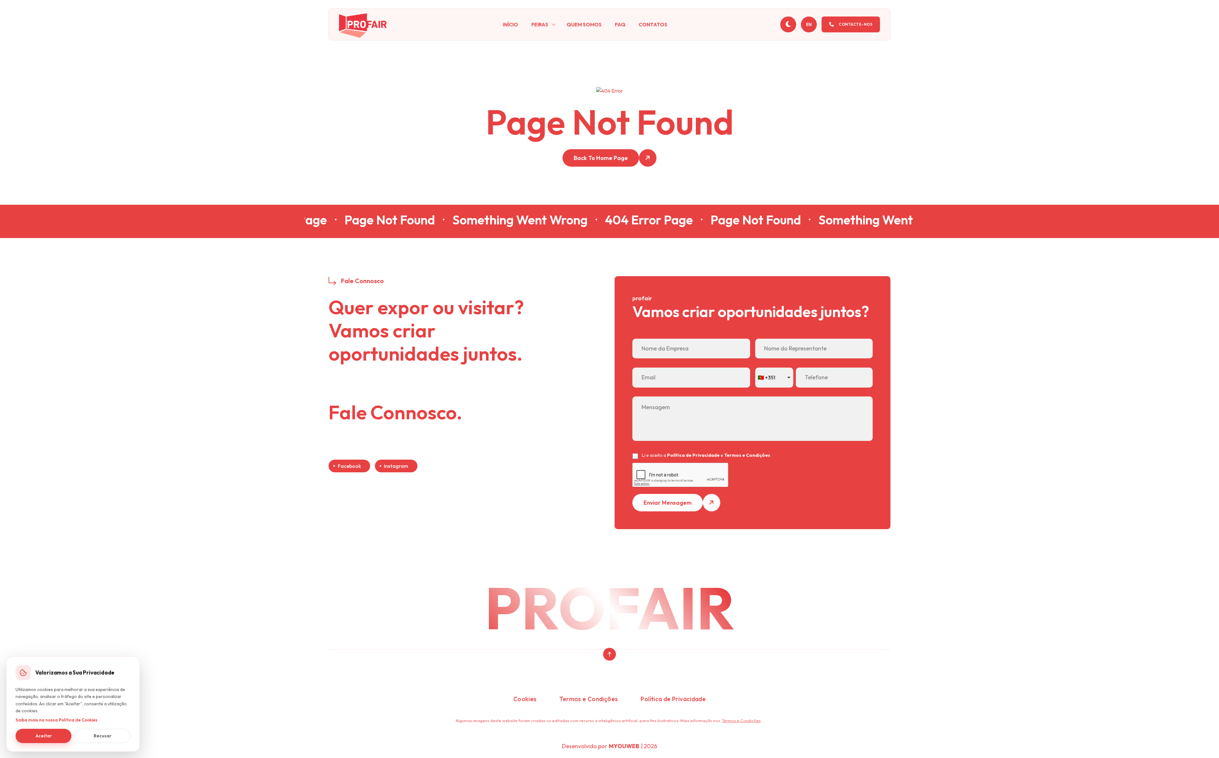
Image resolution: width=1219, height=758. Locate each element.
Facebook (349, 466)
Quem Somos (584, 24)
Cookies (525, 699)
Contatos (653, 24)
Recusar (102, 736)
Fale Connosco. (395, 412)
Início (510, 24)
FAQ (620, 24)
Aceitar (44, 736)
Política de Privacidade (693, 455)
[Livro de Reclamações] (609, 681)
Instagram (396, 466)
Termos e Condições (747, 455)
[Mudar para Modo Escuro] (788, 24)
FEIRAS (539, 24)
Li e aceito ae (706, 455)
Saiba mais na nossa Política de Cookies (56, 719)
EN (809, 24)
